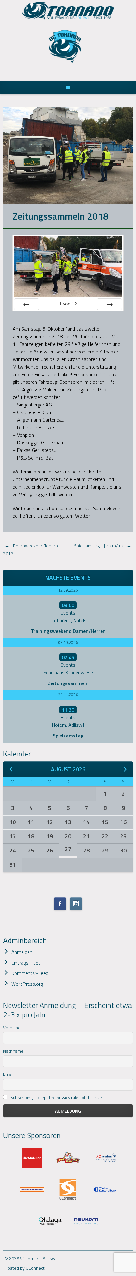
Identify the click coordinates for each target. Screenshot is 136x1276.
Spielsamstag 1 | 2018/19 (102, 545)
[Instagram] (76, 903)
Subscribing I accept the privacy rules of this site (55, 1097)
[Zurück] (26, 304)
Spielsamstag (68, 735)
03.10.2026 (68, 642)
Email (8, 1074)
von (68, 304)
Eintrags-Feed (26, 962)
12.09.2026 (68, 590)
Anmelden (21, 952)
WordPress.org (27, 984)
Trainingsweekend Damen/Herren (68, 631)
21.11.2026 (68, 694)
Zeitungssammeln (68, 683)
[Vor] (109, 304)
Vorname (12, 1027)
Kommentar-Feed (29, 973)
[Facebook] (60, 903)
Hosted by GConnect (25, 1268)
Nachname (13, 1051)
